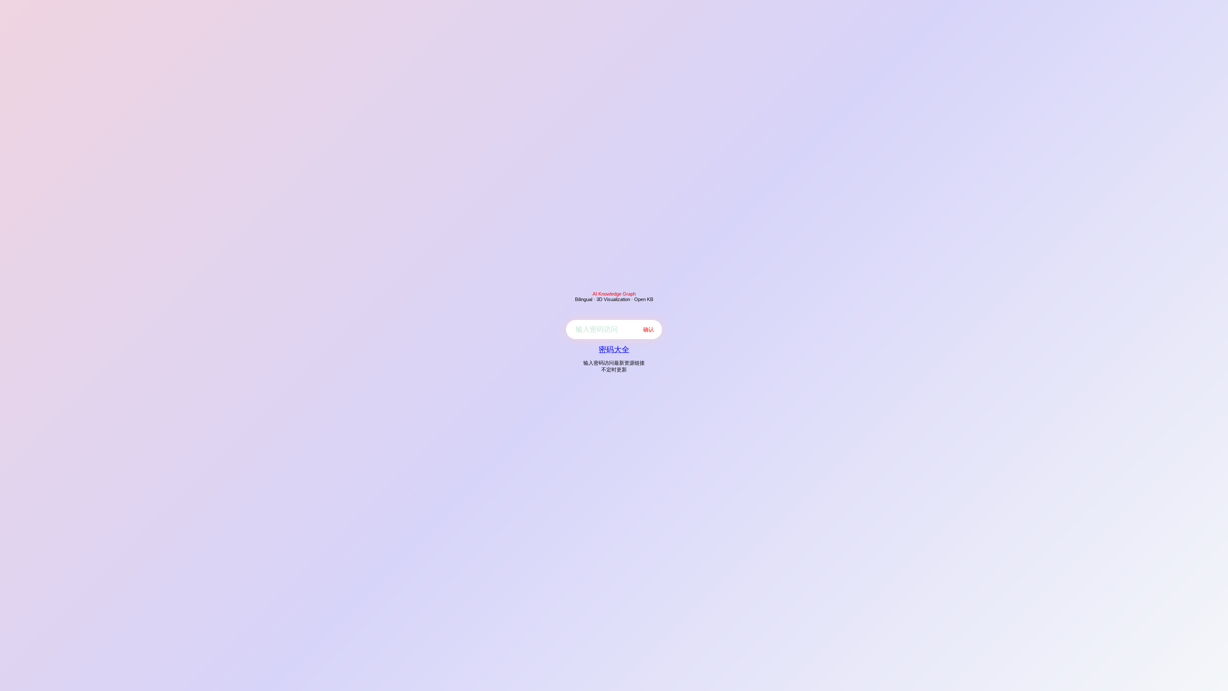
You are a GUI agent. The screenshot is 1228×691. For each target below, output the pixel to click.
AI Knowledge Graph (614, 294)
